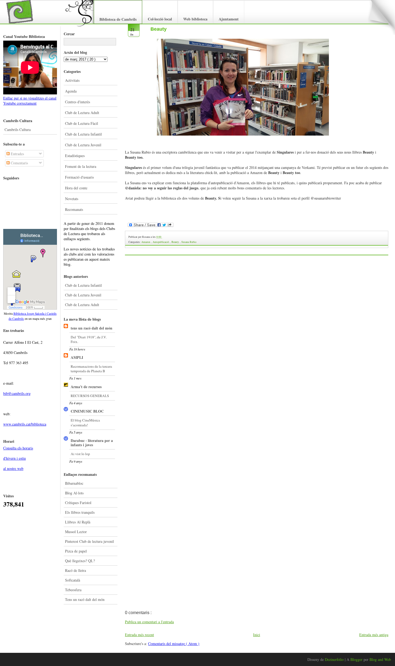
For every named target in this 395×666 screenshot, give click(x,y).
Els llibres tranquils (80, 512)
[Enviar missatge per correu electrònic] (162, 237)
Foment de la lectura (80, 166)
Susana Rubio (188, 242)
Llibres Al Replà (77, 522)
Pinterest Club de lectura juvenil (89, 541)
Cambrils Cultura (18, 129)
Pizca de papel (76, 551)
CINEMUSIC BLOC (87, 411)
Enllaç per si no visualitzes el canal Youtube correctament (29, 100)
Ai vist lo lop (80, 453)
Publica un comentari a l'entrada (149, 621)
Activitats (72, 80)
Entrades (17, 153)
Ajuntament (229, 19)
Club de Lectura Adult (82, 112)
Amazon (146, 242)
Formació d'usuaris (79, 177)
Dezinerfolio (335, 659)
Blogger (357, 659)
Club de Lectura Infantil (83, 134)
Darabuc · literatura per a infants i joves (92, 443)
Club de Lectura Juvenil (83, 144)
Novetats (71, 198)
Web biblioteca (195, 19)
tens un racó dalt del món (91, 328)
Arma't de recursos (86, 386)
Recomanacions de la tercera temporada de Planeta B (91, 368)
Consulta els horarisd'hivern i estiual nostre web (18, 458)
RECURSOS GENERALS (90, 395)
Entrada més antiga (373, 634)
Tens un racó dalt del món (85, 599)
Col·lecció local (160, 19)
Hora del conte (76, 187)
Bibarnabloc (74, 483)
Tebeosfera (73, 589)
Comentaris (19, 162)
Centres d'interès (77, 101)
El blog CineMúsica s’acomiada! (85, 422)
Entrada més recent (139, 634)
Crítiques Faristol (78, 502)
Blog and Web (380, 659)
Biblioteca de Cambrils (118, 19)
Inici (256, 634)
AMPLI (77, 357)
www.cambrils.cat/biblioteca (24, 424)
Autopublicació (161, 242)
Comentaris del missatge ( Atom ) (173, 643)
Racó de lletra (75, 570)
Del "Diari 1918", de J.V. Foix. (89, 339)
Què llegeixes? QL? (80, 560)
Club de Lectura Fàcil (81, 123)
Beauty (158, 29)
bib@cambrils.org (17, 393)
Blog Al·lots (74, 492)
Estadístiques (75, 155)
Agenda (71, 91)
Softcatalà (72, 580)
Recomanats (74, 209)
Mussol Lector (76, 531)
